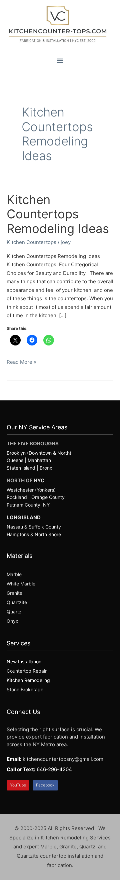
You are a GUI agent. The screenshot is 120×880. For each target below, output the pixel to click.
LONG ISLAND (24, 517)
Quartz (14, 611)
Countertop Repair (27, 671)
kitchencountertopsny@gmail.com (63, 759)
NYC (39, 480)
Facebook (45, 784)
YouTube (18, 784)
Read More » (21, 362)
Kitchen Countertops (31, 242)
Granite (14, 593)
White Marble (21, 583)
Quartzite (17, 602)
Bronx (46, 468)
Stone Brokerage (25, 689)
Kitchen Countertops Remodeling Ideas (58, 214)
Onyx (12, 621)
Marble (14, 574)
